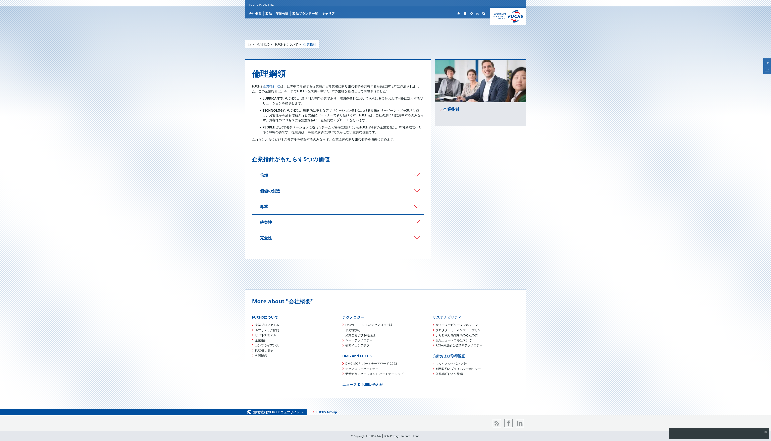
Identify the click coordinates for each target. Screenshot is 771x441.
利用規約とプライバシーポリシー (458, 369)
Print (416, 436)
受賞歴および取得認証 (360, 335)
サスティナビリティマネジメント (458, 325)
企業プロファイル (267, 325)
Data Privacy (391, 436)
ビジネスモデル (265, 335)
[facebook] (508, 423)
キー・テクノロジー (358, 340)
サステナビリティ (447, 317)
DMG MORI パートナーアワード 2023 (371, 364)
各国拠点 (261, 355)
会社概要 (263, 44)
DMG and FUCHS (357, 355)
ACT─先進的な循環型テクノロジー (459, 345)
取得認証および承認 (449, 374)
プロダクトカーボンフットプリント (460, 330)
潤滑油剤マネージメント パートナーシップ (374, 374)
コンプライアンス (267, 345)
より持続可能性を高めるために (457, 335)
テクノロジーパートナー (361, 369)
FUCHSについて (286, 44)
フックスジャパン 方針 (451, 364)
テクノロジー (353, 317)
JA (477, 13)
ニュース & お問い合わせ (362, 384)
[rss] (497, 423)
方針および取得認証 (449, 355)
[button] (465, 14)
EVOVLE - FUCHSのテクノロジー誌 (368, 325)
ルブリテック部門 (267, 330)
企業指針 (309, 44)
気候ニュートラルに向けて (454, 340)
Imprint (405, 436)
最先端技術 (352, 330)
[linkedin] (520, 423)
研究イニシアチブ (357, 345)
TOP (249, 44)
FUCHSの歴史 (264, 350)
